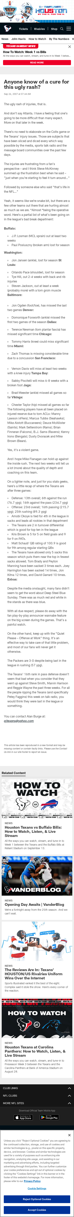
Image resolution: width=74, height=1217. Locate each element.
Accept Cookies (37, 1209)
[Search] (61, 28)
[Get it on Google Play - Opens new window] (49, 1119)
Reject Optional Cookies (37, 1199)
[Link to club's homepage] (7, 27)
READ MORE (37, 62)
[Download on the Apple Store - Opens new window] (23, 1118)
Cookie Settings (37, 1188)
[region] (37, 1173)
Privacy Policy (32, 1181)
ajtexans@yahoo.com (19, 721)
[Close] (69, 46)
